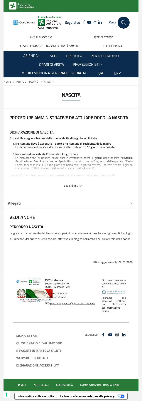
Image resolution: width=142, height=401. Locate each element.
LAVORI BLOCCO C (40, 37)
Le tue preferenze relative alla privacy (87, 396)
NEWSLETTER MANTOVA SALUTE (38, 350)
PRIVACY (21, 385)
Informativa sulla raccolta (36, 396)
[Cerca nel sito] (124, 23)
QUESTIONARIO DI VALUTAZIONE (39, 343)
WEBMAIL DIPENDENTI (32, 357)
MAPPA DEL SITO (28, 335)
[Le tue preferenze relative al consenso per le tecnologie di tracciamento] (6, 394)
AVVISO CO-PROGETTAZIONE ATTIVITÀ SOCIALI (50, 46)
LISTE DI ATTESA (103, 37)
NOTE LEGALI (41, 385)
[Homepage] (36, 22)
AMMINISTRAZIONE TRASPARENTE (99, 385)
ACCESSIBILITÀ (64, 385)
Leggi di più (71, 185)
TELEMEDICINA (112, 46)
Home (7, 81)
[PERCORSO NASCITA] (71, 234)
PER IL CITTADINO (27, 81)
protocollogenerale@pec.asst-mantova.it (72, 303)
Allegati (14, 203)
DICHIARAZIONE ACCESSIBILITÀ (37, 365)
